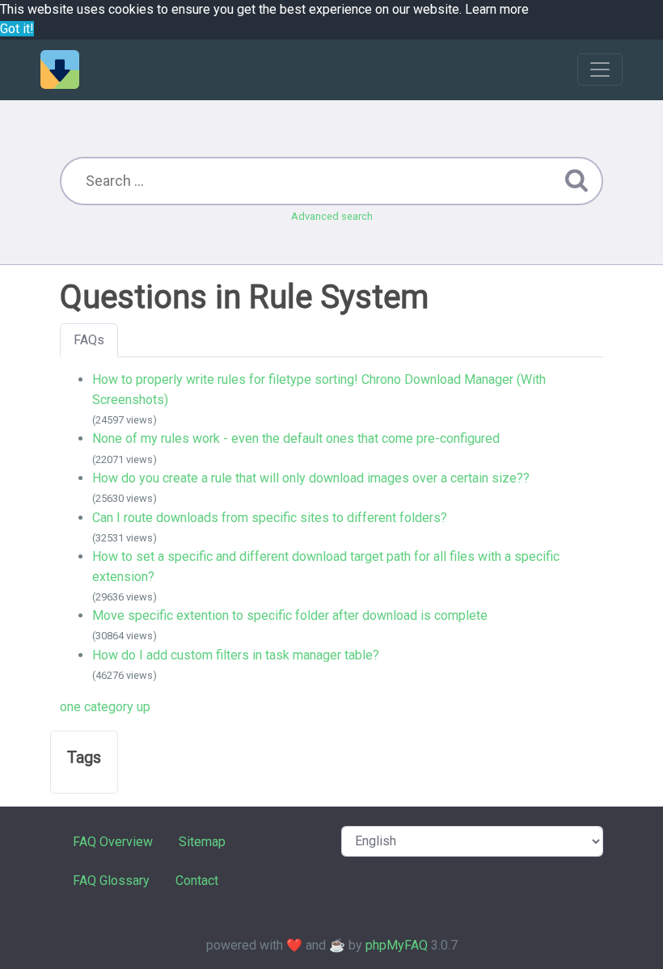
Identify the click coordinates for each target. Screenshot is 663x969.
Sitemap (202, 841)
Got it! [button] (17, 28)
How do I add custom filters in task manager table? (235, 655)
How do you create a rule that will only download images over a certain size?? (311, 478)
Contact (196, 880)
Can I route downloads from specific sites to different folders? (269, 517)
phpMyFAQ (396, 945)
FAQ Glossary (111, 880)
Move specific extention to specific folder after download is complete (290, 615)
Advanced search (332, 216)
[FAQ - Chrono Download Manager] (59, 69)
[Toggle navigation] (600, 69)
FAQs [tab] (89, 340)
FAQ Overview (113, 841)
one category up (105, 706)
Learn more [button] (497, 9)
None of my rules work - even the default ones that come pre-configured (296, 438)
